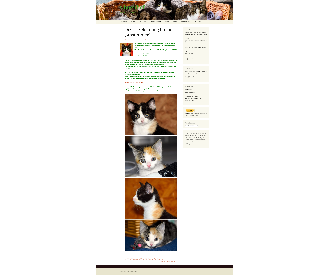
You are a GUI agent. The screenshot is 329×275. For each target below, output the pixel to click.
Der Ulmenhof (123, 21)
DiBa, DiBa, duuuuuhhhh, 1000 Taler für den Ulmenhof (144, 259)
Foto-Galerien (197, 21)
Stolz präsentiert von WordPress (128, 271)
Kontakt (175, 21)
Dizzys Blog (143, 21)
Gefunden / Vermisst (155, 21)
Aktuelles (133, 21)
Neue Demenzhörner (169, 262)
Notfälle (166, 21)
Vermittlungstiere (185, 21)
